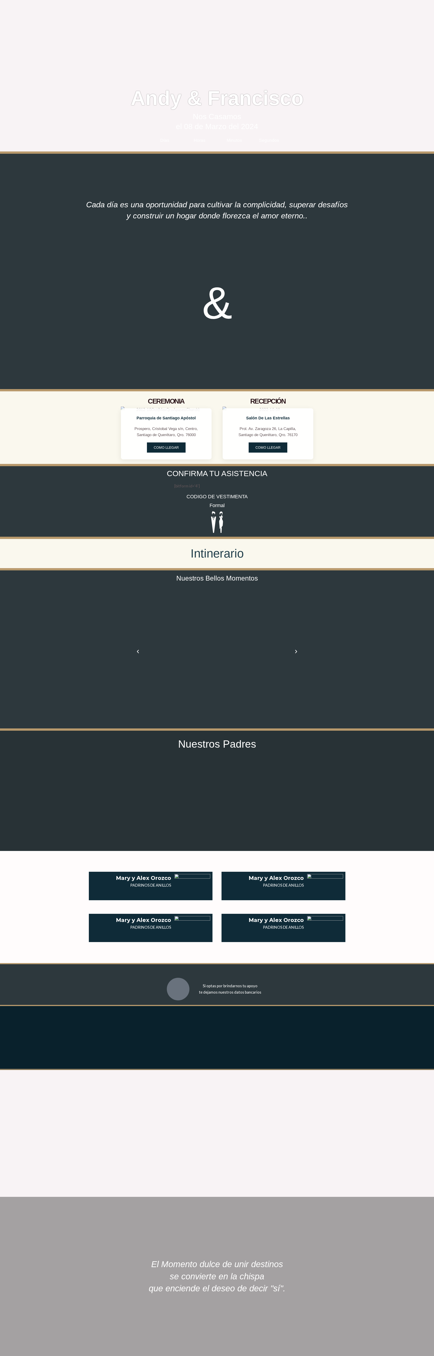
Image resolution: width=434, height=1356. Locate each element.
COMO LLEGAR (166, 447)
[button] (138, 651)
